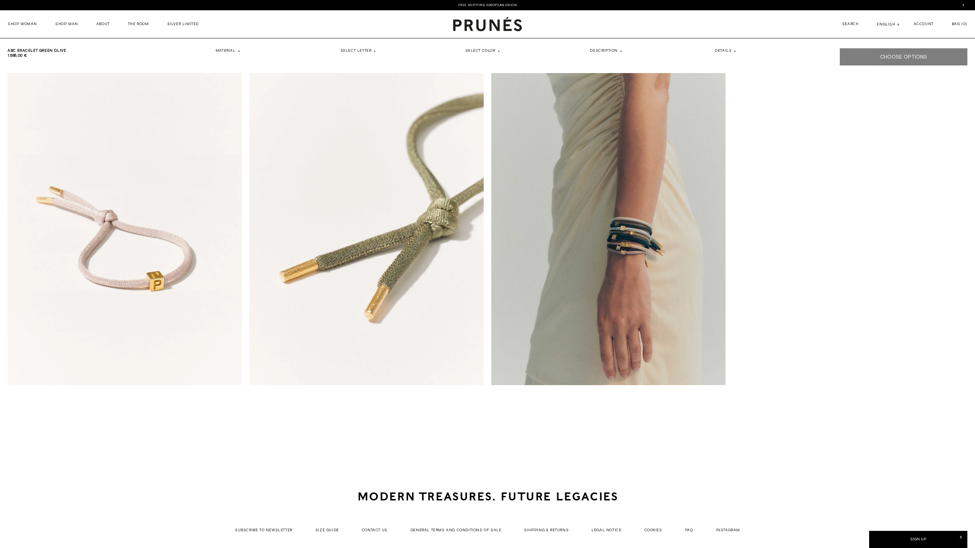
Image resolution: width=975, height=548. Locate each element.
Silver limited (183, 24)
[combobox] (886, 25)
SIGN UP (918, 539)
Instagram (728, 530)
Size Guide (327, 530)
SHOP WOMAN (22, 24)
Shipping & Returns (546, 530)
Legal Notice (606, 530)
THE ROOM (138, 24)
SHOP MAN (66, 24)
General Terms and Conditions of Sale (456, 530)
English (886, 24)
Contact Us (375, 530)
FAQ (689, 530)
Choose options (903, 57)
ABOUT (103, 24)
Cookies (653, 530)
